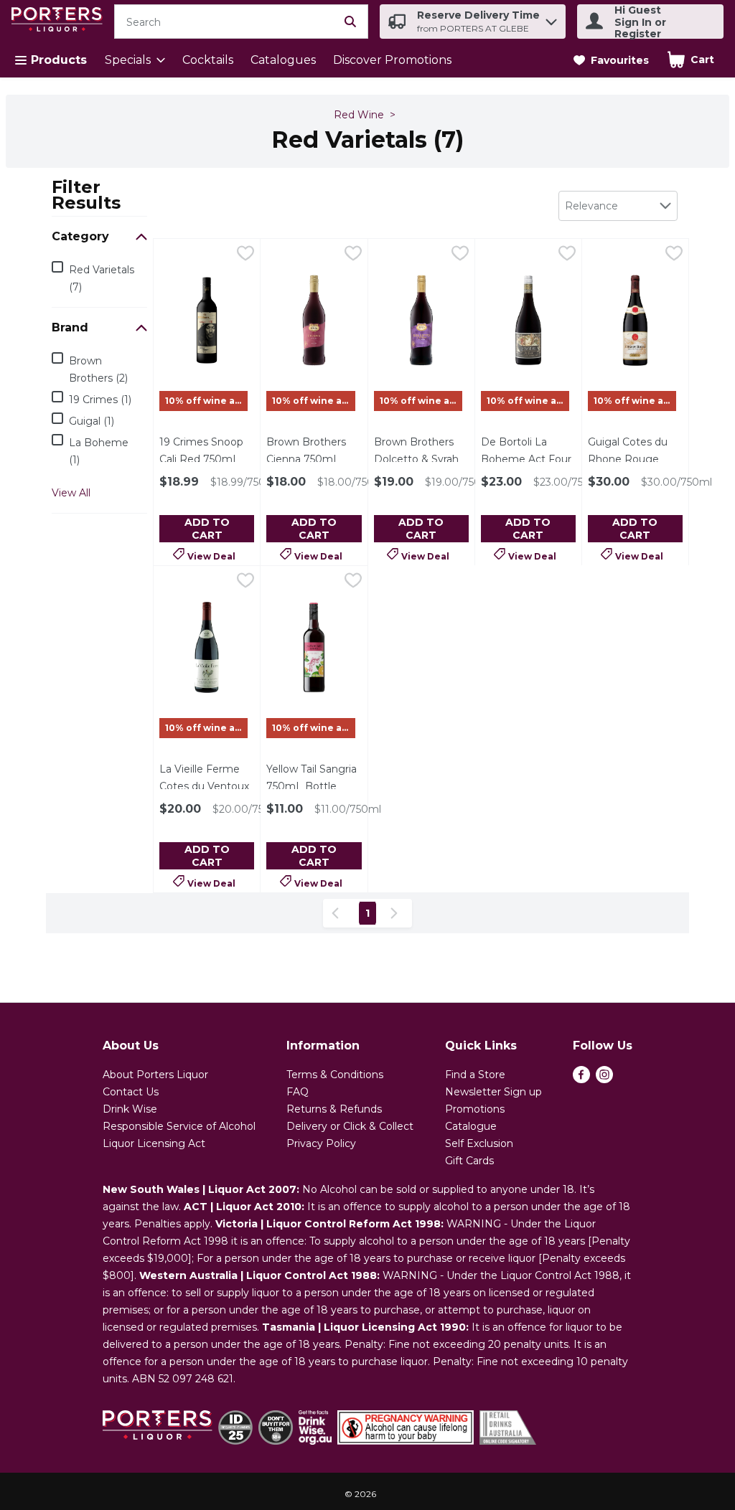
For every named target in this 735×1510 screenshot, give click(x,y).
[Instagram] (604, 1079)
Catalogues (283, 60)
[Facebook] (581, 1079)
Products (59, 60)
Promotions (475, 1109)
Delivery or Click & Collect (349, 1126)
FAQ (297, 1091)
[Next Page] (397, 913)
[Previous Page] (338, 913)
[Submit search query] (350, 21)
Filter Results (86, 194)
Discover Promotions (392, 60)
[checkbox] (245, 256)
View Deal (211, 555)
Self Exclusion (479, 1143)
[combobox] (618, 206)
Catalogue (471, 1126)
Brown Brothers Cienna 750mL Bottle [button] (313, 459)
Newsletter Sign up (493, 1091)
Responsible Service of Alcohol (179, 1126)
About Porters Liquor (155, 1074)
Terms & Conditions (334, 1074)
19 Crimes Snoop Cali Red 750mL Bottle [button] (206, 459)
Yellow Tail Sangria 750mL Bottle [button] (313, 778)
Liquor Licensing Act (154, 1143)
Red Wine (359, 114)
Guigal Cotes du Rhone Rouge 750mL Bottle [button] (635, 459)
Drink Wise (130, 1109)
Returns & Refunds (334, 1109)
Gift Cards (469, 1160)
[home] (59, 22)
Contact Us (131, 1091)
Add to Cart (207, 529)
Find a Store (475, 1074)
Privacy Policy (321, 1143)
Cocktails (207, 60)
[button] (551, 18)
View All (71, 492)
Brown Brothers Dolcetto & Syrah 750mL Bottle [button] (421, 459)
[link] (611, 60)
